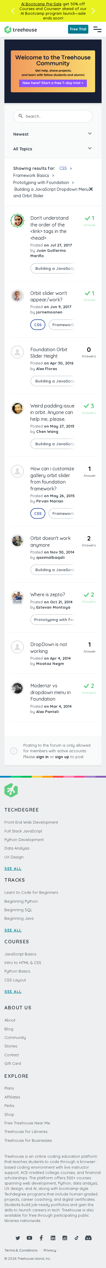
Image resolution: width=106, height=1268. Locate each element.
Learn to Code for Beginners (31, 892)
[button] (13, 10)
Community (15, 1037)
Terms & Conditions (20, 1250)
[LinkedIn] (53, 1238)
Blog (8, 1028)
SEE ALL (13, 868)
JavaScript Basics (20, 954)
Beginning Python (21, 901)
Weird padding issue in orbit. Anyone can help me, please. (52, 412)
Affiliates (12, 1097)
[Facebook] (41, 1238)
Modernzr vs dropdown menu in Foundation (50, 692)
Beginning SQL (18, 909)
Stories (10, 1046)
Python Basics (17, 971)
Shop (9, 1114)
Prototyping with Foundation (41, 182)
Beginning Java (19, 918)
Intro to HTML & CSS (22, 962)
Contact (11, 1054)
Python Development (24, 839)
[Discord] (88, 1238)
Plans (9, 1088)
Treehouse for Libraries (25, 1131)
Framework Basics (31, 175)
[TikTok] (76, 1238)
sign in (42, 756)
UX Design (14, 857)
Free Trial (78, 29)
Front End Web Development (31, 822)
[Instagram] (65, 1238)
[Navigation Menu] (97, 29)
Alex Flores (46, 368)
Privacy (50, 1250)
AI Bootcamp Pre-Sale (41, 3)
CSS (63, 168)
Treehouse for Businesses (28, 1140)
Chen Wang (47, 431)
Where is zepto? (47, 594)
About (9, 1020)
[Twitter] (18, 1238)
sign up (62, 756)
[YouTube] (29, 1238)
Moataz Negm (50, 663)
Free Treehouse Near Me (27, 1123)
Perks (9, 1105)
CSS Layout (15, 980)
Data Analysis (16, 848)
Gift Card (12, 1063)
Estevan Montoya (53, 607)
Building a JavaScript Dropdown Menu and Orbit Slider (51, 192)
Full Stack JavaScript (23, 831)
